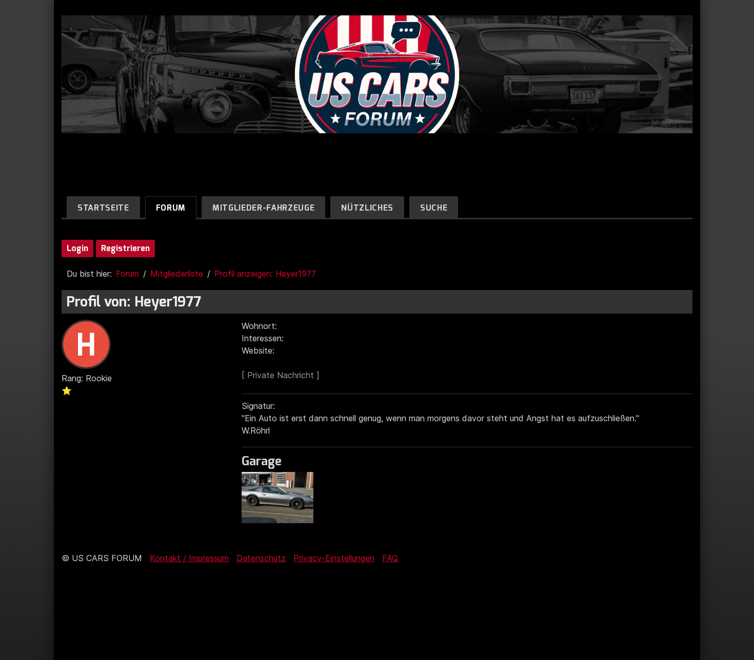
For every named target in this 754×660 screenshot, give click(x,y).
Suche (433, 207)
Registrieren (125, 248)
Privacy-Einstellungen (333, 558)
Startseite (103, 207)
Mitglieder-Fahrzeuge (263, 207)
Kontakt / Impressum (189, 558)
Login (77, 248)
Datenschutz (261, 558)
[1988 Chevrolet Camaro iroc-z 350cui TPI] (280, 520)
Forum (171, 207)
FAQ (390, 558)
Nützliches (367, 207)
